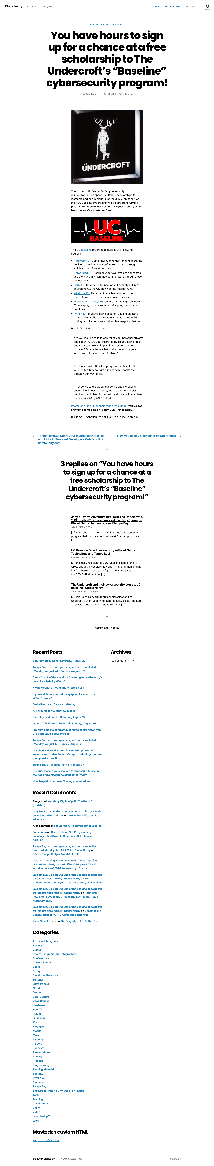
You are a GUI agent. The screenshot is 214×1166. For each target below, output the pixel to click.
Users (36, 1107)
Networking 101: (83, 272)
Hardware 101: (82, 260)
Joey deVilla (91, 94)
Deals (36, 966)
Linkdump (39, 1018)
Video (36, 1112)
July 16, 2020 (110, 94)
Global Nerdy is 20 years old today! (54, 704)
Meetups (38, 1026)
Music (36, 1035)
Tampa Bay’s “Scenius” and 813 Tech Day (58, 764)
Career (94, 24)
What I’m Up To (42, 1116)
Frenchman (40, 832)
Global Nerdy (13, 6)
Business (38, 945)
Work (36, 1120)
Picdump (38, 1039)
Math (36, 1022)
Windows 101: (82, 293)
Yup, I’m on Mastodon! (46, 1140)
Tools (36, 1095)
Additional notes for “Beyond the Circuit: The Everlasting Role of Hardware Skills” (66, 896)
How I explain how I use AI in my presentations (61, 781)
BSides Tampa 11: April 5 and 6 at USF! (56, 854)
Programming (41, 1065)
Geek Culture (41, 996)
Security (38, 1073)
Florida (37, 988)
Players (105, 24)
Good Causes (41, 1000)
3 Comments (128, 94)
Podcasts (38, 1048)
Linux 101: (79, 285)
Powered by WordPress (70, 1159)
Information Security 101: (89, 301)
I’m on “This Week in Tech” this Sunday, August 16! (64, 723)
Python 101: (80, 313)
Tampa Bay (118, 24)
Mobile (37, 1030)
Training (38, 1099)
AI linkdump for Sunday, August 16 (54, 710)
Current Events (42, 962)
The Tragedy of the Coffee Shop (80, 921)
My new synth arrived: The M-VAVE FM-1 (58, 687)
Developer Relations (45, 975)
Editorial (38, 979)
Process (38, 1060)
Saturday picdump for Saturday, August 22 (59, 660)
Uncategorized (42, 1103)
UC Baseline (84, 249)
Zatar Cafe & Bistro (44, 921)
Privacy (37, 1056)
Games (37, 992)
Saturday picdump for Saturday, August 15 (59, 717)
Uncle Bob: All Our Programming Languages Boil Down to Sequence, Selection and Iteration (63, 836)
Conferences (41, 958)
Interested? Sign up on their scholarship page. (99, 405)
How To (37, 1009)
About (158, 6)
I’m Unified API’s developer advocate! (77, 825)
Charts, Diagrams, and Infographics (55, 954)
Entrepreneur (41, 983)
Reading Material (43, 1069)
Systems (38, 1082)
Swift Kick (39, 1077)
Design (37, 971)
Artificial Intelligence (46, 941)
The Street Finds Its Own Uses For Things (58, 1090)
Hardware (39, 1005)
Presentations (41, 1052)
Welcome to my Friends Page (180, 6)
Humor (37, 1013)
